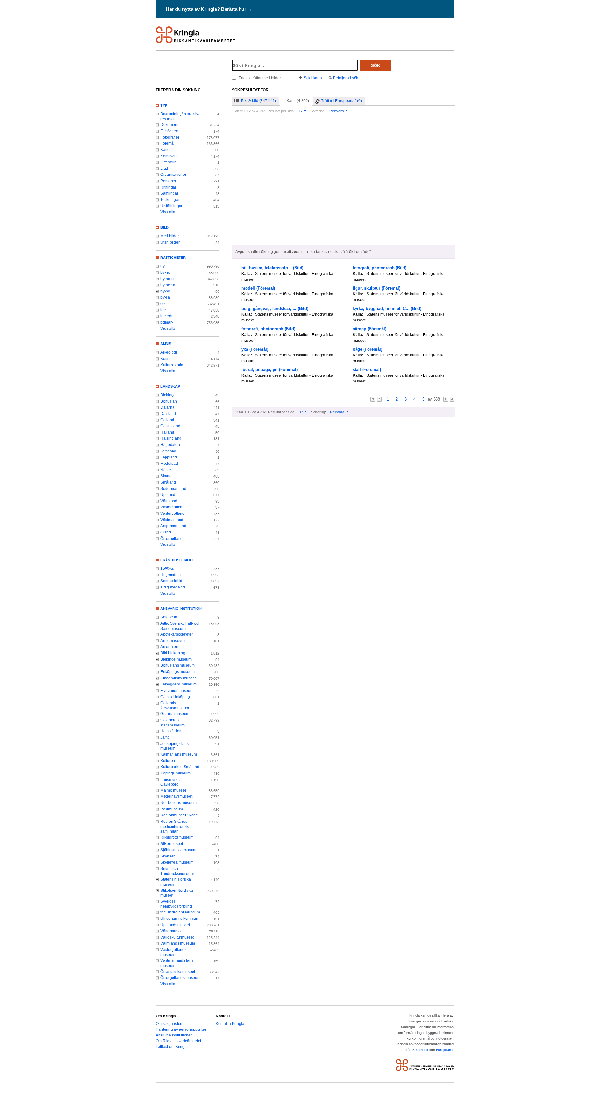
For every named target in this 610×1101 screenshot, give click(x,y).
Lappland (168, 457)
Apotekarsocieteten (177, 634)
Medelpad (169, 463)
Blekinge (168, 395)
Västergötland (172, 513)
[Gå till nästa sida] (445, 399)
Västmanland (171, 520)
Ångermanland (173, 526)
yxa (254, 349)
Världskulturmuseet (177, 937)
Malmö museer (173, 790)
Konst (165, 358)
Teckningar (170, 199)
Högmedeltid (171, 575)
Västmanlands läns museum (176, 963)
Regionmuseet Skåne (179, 815)
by (162, 266)
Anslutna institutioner (174, 1035)
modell (258, 288)
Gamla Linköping (175, 697)
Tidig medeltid (172, 587)
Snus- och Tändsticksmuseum (177, 871)
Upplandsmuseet (175, 925)
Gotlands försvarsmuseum (174, 705)
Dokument (169, 124)
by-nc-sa (167, 285)
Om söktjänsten (169, 1024)
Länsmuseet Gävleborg (171, 782)
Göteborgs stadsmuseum (172, 722)
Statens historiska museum (175, 882)
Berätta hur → (236, 9)
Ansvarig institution (181, 608)
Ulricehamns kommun (179, 918)
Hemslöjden (170, 731)
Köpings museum (175, 773)
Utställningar (171, 206)
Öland (165, 532)
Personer (168, 181)
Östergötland (171, 538)
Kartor (165, 150)
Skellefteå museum (176, 862)
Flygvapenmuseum (176, 690)
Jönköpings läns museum (174, 746)
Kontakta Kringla (230, 1024)
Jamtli (165, 737)
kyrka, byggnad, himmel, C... (387, 308)
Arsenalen (169, 646)
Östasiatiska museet (177, 971)
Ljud (164, 168)
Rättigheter (173, 257)
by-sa (165, 297)
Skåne (166, 476)
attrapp (369, 329)
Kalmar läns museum (178, 754)
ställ (367, 369)
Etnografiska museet (178, 678)
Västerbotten (171, 507)
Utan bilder (170, 242)
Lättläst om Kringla (172, 1046)
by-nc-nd (168, 279)
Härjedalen (170, 445)
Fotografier (169, 137)
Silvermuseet (171, 844)
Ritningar (168, 187)
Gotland (167, 420)
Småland (168, 482)
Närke (165, 470)
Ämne (165, 344)
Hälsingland (170, 438)
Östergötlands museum (180, 977)
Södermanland (173, 488)
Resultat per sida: (281, 111)
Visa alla (167, 212)
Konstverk (169, 156)
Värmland (168, 501)
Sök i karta (313, 78)
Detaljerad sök (345, 78)
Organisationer (173, 174)
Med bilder (169, 236)
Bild (164, 227)
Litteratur (168, 162)
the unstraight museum (180, 912)
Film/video (169, 131)
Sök (375, 65)
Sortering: (317, 111)
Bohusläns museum (177, 665)
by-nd (165, 291)
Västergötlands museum (173, 952)
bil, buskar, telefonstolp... (272, 267)
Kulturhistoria (171, 365)
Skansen (168, 856)
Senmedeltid (171, 581)
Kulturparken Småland (179, 767)
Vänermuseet (172, 931)
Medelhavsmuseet (176, 796)
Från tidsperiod (176, 560)
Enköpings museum (177, 672)
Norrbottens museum (178, 803)
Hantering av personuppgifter (181, 1029)
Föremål (167, 143)
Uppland (167, 494)
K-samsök (420, 1050)
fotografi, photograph (379, 267)
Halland (167, 432)
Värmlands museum (177, 943)
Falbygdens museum (178, 684)
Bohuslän (168, 401)
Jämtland (168, 451)
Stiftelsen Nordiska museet (176, 893)
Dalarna (167, 407)
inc (163, 310)
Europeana (444, 1050)
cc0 (163, 303)
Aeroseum (169, 617)
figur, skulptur (376, 288)
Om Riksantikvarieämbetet (178, 1041)
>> (452, 399)
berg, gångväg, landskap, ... (274, 308)
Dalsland (168, 413)
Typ (163, 105)
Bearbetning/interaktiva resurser (180, 116)
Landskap (170, 386)
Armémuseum (172, 640)
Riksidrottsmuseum (176, 837)
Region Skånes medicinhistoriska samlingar (175, 826)
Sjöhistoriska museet (178, 850)
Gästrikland (170, 426)
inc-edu (166, 316)
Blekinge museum (176, 659)
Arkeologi (168, 352)
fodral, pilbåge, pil (269, 369)
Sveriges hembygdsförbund (176, 904)
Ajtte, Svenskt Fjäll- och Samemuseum (180, 626)
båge (367, 349)
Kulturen (167, 761)
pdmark (166, 322)
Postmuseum (171, 809)
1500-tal (167, 568)
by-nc (165, 272)
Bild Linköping (172, 653)
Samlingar (169, 193)
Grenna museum (174, 714)
